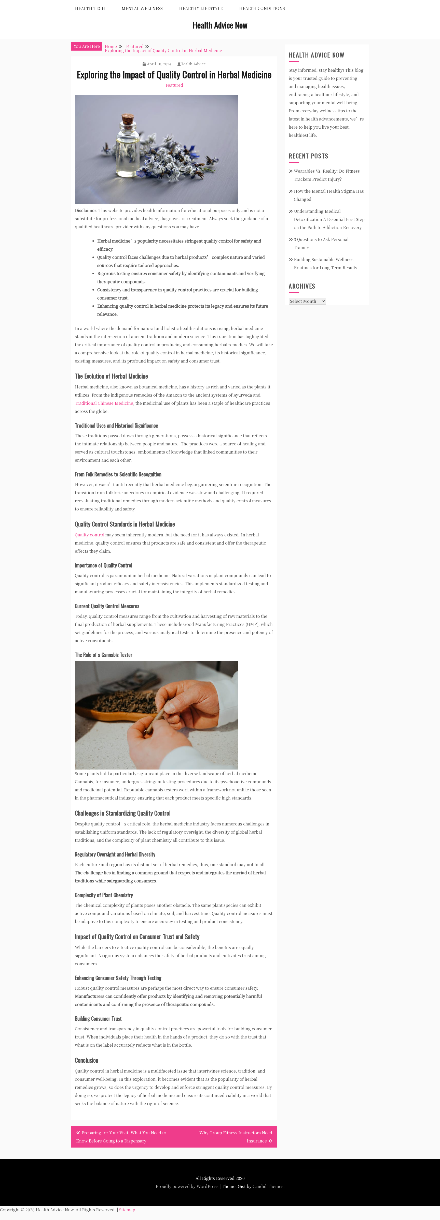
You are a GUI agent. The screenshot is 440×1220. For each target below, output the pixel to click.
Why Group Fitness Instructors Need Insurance (235, 1137)
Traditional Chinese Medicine (104, 403)
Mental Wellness (142, 8)
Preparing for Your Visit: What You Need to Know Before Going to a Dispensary (121, 1137)
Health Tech (90, 8)
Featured (174, 85)
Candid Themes (268, 1186)
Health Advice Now (220, 25)
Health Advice (193, 63)
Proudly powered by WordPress (187, 1186)
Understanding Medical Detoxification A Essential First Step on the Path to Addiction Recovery (329, 219)
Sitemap (127, 1210)
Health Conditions (262, 8)
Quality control (89, 535)
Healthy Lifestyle (201, 8)
